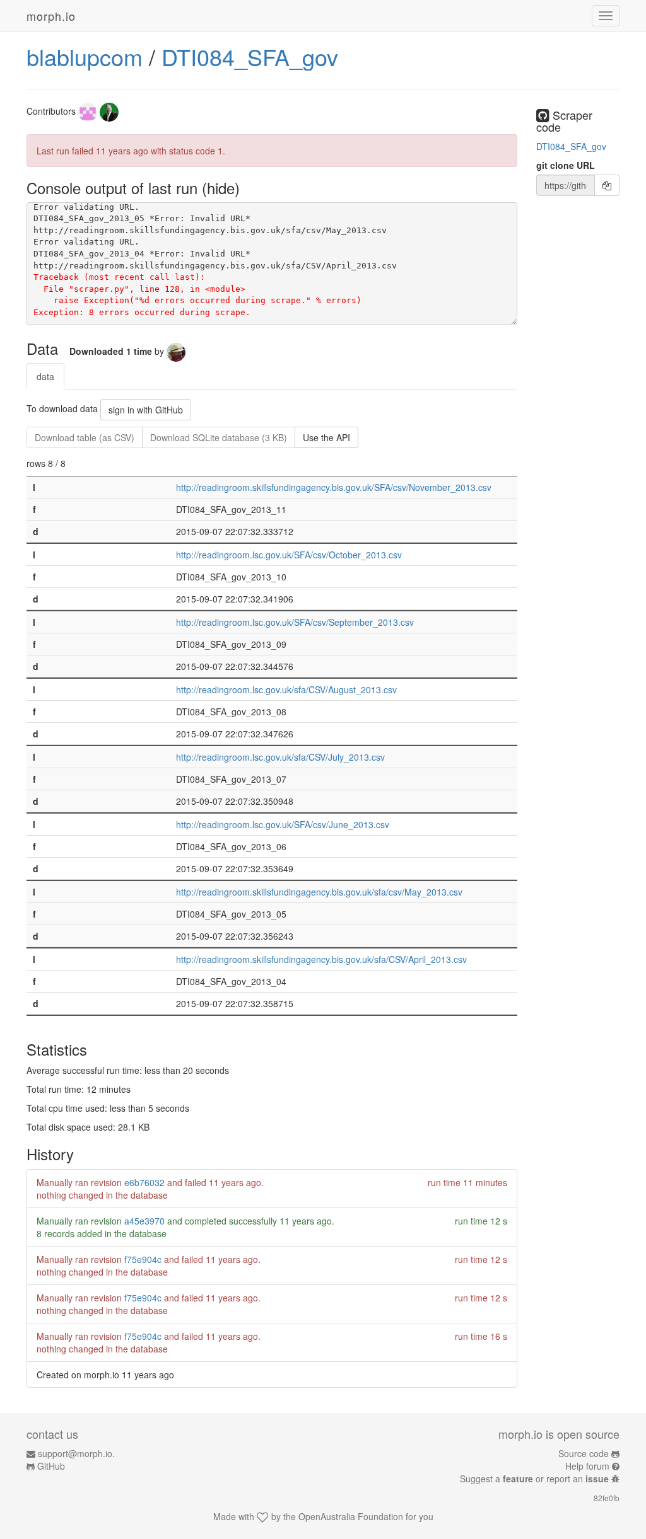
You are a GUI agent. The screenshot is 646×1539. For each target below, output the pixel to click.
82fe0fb (607, 1497)
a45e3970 (144, 1220)
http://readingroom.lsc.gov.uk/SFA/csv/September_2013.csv (295, 622)
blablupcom (84, 56)
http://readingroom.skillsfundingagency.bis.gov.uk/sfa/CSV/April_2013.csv (321, 959)
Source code (583, 1453)
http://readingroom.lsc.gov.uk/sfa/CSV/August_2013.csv (286, 689)
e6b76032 (144, 1182)
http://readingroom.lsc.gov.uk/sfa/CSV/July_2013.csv (280, 757)
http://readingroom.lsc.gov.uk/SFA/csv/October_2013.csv (289, 554)
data (45, 376)
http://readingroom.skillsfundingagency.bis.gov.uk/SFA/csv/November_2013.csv (333, 487)
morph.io (51, 16)
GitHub (51, 1466)
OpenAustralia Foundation (350, 1516)
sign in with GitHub (146, 409)
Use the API (326, 437)
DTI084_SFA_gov (250, 56)
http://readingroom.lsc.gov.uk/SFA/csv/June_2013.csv (282, 824)
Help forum (587, 1466)
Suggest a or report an (534, 1478)
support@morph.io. (76, 1453)
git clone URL (565, 165)
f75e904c (143, 1259)
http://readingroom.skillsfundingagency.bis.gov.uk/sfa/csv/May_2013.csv (319, 891)
